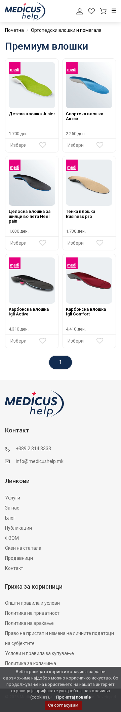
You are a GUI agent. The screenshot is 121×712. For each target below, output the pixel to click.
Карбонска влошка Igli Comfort (86, 311)
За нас (12, 508)
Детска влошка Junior (32, 113)
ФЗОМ (12, 538)
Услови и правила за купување (39, 653)
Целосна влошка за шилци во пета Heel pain (29, 216)
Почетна (14, 30)
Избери (18, 145)
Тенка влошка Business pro (80, 214)
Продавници (19, 558)
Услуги (12, 497)
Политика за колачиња (30, 663)
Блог (10, 518)
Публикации (18, 528)
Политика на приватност (32, 613)
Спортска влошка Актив (84, 116)
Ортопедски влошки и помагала (66, 30)
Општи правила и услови (32, 603)
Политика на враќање (29, 623)
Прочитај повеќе (73, 697)
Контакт (14, 568)
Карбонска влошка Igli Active (29, 311)
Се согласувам (63, 705)
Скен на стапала (23, 548)
